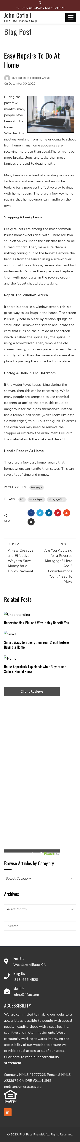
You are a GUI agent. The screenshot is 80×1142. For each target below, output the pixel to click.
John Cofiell (17, 15)
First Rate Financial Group (20, 21)
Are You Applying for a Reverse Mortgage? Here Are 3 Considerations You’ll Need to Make (58, 563)
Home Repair (36, 499)
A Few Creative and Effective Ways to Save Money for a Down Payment (20, 558)
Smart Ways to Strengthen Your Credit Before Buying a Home (36, 644)
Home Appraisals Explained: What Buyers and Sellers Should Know (35, 669)
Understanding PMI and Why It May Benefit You (36, 623)
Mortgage (36, 487)
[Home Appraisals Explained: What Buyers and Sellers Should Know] (10, 658)
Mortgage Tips (57, 499)
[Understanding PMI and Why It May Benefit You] (17, 614)
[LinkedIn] (8, 1112)
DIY (22, 499)
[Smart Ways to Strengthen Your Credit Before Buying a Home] (10, 634)
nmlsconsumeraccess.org (23, 1086)
